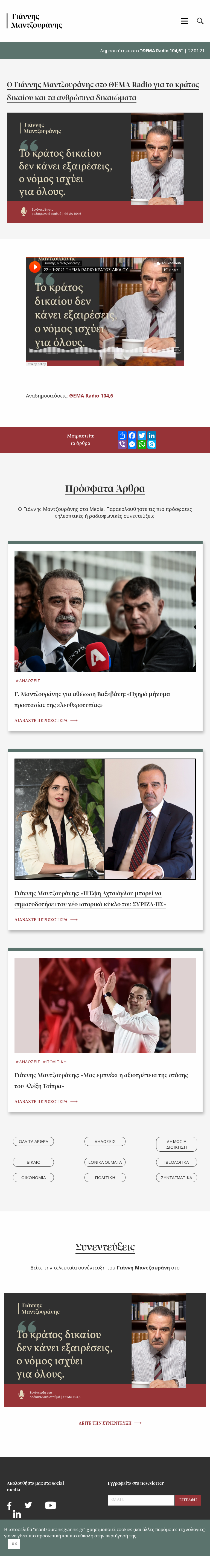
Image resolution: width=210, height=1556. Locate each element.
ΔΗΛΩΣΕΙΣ (29, 680)
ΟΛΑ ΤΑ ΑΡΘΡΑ (33, 1141)
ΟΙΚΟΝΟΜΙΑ (33, 1177)
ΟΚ (14, 1543)
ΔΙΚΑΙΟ (33, 1162)
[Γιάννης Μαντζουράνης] (34, 21)
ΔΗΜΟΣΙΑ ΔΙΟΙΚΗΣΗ (176, 1144)
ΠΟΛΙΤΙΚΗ (56, 1061)
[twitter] (28, 1505)
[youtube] (50, 1505)
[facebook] (9, 1505)
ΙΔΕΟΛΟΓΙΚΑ (176, 1162)
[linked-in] (17, 1514)
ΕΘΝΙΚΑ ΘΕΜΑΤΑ (105, 1162)
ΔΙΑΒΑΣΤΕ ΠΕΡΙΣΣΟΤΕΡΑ (41, 721)
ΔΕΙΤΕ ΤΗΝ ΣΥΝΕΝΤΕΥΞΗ (105, 1424)
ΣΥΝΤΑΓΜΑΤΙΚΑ (176, 1177)
